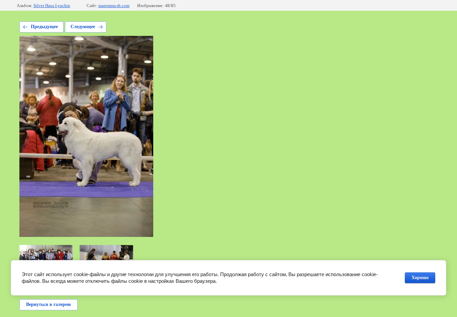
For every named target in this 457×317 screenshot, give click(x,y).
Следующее (83, 26)
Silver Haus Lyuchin (51, 5)
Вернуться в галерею (48, 304)
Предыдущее (44, 26)
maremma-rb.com (113, 5)
